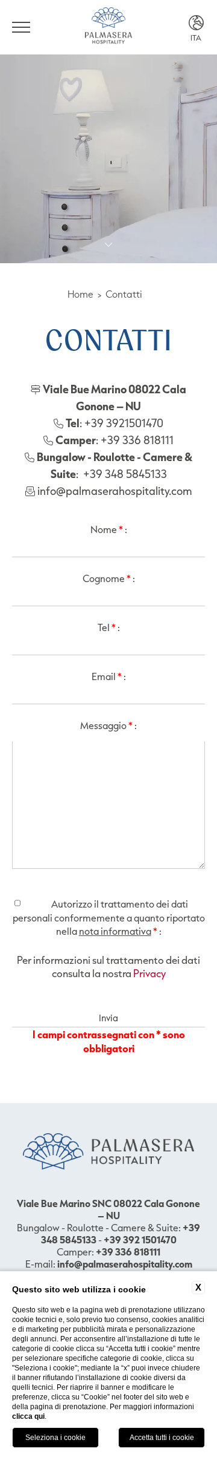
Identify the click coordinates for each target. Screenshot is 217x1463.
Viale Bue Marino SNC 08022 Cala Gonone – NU (108, 1209)
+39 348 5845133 (125, 473)
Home (80, 294)
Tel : (109, 627)
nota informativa (115, 931)
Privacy (149, 973)
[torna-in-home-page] (108, 27)
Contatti (123, 294)
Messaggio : (108, 725)
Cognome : (109, 578)
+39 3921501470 (123, 423)
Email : (109, 676)
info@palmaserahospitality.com (114, 490)
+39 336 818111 (137, 440)
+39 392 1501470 (140, 1240)
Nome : (108, 529)
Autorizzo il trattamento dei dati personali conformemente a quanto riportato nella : (109, 917)
